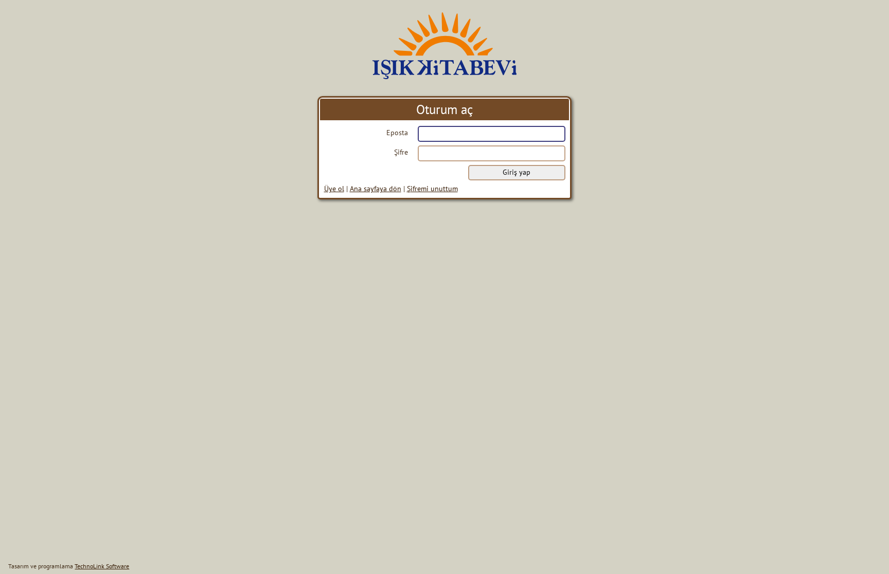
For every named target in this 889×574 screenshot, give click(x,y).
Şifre (401, 152)
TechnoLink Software (102, 566)
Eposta (397, 132)
